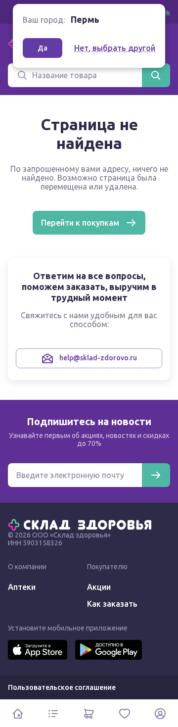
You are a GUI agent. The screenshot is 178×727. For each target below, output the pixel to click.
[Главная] (82, 524)
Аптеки (22, 586)
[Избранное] (124, 713)
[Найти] (155, 75)
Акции (99, 586)
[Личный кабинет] (160, 713)
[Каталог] (53, 713)
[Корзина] (89, 713)
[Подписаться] (155, 475)
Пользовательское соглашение (62, 687)
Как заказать (112, 603)
